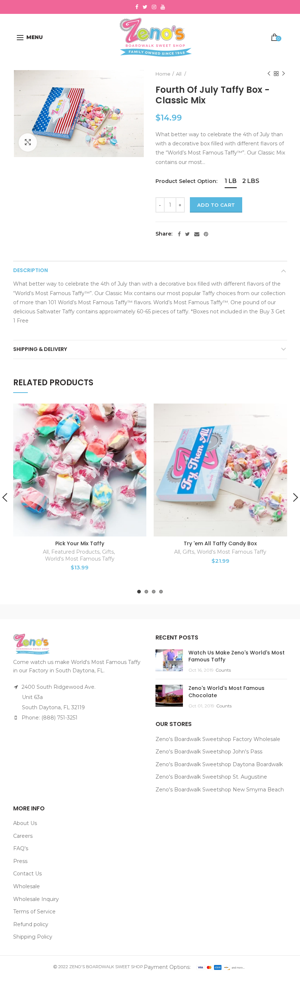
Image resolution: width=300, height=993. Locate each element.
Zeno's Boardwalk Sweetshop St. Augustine (211, 777)
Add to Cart (216, 205)
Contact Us (27, 873)
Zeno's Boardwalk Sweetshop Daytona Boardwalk (219, 764)
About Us (25, 823)
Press (20, 861)
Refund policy (30, 924)
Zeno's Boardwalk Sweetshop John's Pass (208, 751)
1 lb (231, 180)
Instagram (154, 7)
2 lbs (250, 180)
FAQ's (20, 848)
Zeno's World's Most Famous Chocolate (226, 691)
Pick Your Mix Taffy (79, 543)
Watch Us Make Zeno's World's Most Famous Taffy (236, 656)
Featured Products (75, 552)
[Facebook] (179, 234)
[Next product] (283, 73)
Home (162, 74)
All (179, 74)
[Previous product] (269, 73)
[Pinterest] (206, 234)
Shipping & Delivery (40, 349)
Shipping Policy (32, 936)
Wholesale (26, 886)
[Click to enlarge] (28, 142)
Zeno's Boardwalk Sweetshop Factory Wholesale (217, 739)
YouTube (162, 7)
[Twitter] (187, 234)
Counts (223, 670)
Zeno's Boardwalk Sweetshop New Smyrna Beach (219, 789)
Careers (23, 836)
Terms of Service (34, 911)
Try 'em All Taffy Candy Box (220, 543)
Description (30, 270)
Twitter (145, 7)
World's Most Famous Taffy (80, 558)
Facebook (136, 7)
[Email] (197, 234)
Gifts (108, 552)
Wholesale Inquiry (36, 899)
